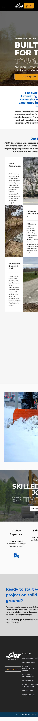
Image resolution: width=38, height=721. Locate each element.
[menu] (3, 7)
